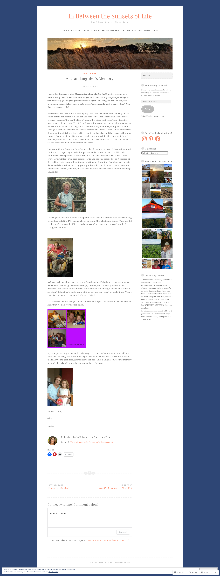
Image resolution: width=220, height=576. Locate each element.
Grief (93, 74)
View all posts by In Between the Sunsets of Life (92, 442)
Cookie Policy (53, 572)
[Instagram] (144, 139)
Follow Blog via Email (156, 85)
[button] (145, 167)
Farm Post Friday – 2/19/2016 (114, 487)
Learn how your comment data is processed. (107, 540)
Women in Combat (58, 487)
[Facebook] (158, 139)
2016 (85, 74)
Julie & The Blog (71, 30)
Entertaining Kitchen (106, 30)
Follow (147, 109)
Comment (123, 532)
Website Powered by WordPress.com (110, 562)
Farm (87, 30)
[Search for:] (157, 75)
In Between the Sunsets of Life (110, 16)
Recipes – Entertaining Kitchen (140, 30)
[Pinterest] (151, 139)
